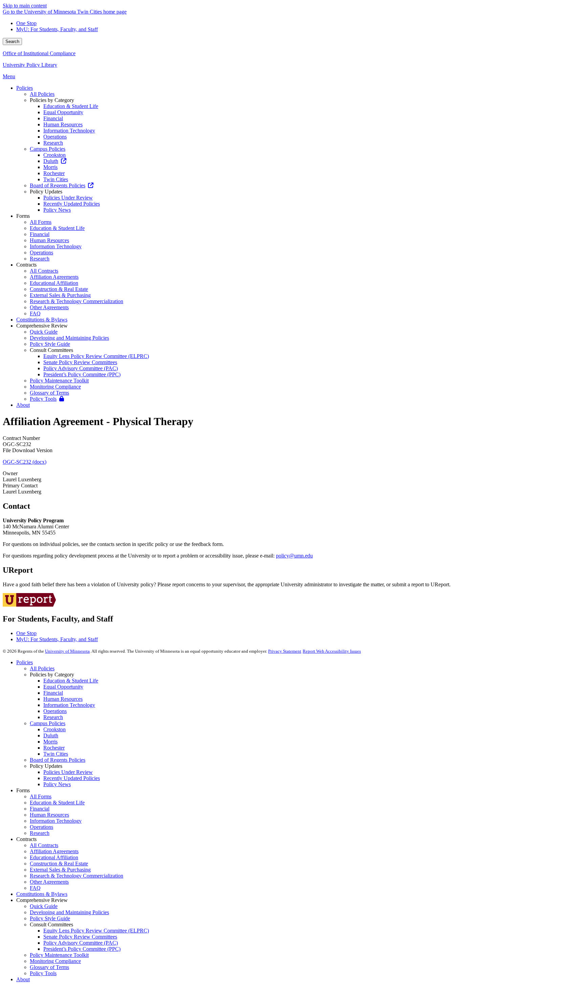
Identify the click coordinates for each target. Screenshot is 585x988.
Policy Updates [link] (46, 191)
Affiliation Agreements (54, 851)
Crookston (54, 729)
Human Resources (63, 699)
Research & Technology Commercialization (76, 876)
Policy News (57, 784)
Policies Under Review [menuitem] (68, 198)
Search (12, 41)
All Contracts (44, 845)
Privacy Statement (284, 651)
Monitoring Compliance (55, 961)
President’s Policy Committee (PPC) (82, 949)
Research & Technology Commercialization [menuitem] (76, 301)
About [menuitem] (23, 405)
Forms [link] (23, 216)
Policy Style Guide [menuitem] (50, 344)
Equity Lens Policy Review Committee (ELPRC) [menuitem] (96, 356)
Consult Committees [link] (51, 350)
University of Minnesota (67, 651)
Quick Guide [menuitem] (44, 332)
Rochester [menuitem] (54, 173)
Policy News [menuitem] (57, 210)
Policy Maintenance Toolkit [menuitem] (59, 380)
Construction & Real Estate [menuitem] (59, 289)
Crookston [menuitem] (54, 155)
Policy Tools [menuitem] (43, 399)
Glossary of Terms (49, 967)
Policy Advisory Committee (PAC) (80, 943)
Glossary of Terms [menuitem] (49, 393)
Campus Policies (47, 723)
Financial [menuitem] (53, 118)
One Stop (26, 23)
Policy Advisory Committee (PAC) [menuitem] (80, 368)
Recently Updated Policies (71, 778)
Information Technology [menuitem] (69, 130)
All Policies (42, 668)
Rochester (54, 748)
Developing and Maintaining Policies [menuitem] (69, 338)
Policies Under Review (68, 772)
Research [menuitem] (53, 143)
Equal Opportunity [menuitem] (63, 112)
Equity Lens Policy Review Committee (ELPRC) (96, 930)
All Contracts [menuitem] (44, 271)
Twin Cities (55, 754)
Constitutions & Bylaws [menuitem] (41, 319)
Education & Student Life (70, 681)
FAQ (35, 888)
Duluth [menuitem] (50, 161)
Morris (50, 741)
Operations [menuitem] (55, 137)
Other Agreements (49, 882)
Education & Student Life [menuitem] (70, 106)
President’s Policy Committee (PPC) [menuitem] (82, 374)
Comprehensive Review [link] (42, 326)
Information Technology (69, 705)
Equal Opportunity (63, 687)
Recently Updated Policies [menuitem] (71, 204)
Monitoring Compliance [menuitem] (55, 387)
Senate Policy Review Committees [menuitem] (80, 362)
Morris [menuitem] (50, 167)
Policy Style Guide (50, 918)
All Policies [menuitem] (42, 94)
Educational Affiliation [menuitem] (54, 283)
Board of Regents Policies (57, 760)
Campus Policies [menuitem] (47, 149)
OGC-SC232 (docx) (24, 462)
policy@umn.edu (294, 556)
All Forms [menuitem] (40, 222)
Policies (24, 662)
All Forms (40, 796)
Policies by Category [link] (52, 100)
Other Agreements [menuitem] (49, 307)
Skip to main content (25, 5)
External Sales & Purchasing (60, 870)
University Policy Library (30, 65)
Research (53, 717)
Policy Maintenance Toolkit (59, 955)
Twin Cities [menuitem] (55, 179)
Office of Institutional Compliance (39, 53)
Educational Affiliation (54, 857)
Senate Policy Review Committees (80, 937)
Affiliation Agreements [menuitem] (54, 277)
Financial (53, 693)
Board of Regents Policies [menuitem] (57, 185)
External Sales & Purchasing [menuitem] (60, 295)
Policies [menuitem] (24, 88)
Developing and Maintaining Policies (69, 912)
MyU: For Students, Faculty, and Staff (57, 29)
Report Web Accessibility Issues (332, 651)
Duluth (50, 735)
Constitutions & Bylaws (41, 894)
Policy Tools (43, 973)
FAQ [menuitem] (35, 313)
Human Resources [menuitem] (63, 124)
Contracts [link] (26, 265)
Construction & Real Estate (59, 863)
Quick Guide (44, 906)
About (23, 979)
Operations (55, 711)
